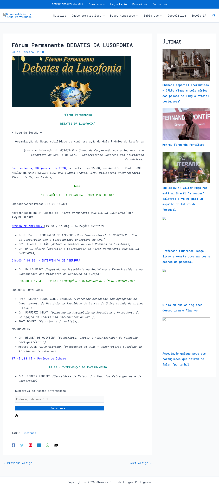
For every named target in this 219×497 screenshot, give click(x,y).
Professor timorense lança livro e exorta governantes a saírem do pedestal (186, 256)
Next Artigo (141, 463)
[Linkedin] (39, 445)
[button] (103, 15)
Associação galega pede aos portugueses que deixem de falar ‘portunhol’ (184, 359)
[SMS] (56, 445)
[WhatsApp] (47, 445)
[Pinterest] (30, 445)
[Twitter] (22, 445)
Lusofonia (29, 433)
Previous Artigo (18, 463)
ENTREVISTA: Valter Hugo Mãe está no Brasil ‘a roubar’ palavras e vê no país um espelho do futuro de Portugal (185, 198)
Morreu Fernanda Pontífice (183, 144)
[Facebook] (13, 445)
